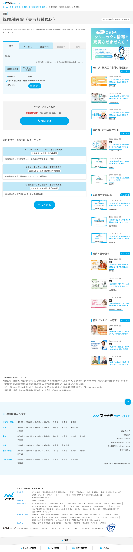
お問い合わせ (125, 450)
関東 (4, 427)
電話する (46, 121)
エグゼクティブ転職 (110, 514)
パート (60, 495)
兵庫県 (47, 445)
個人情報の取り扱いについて (119, 446)
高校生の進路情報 (38, 500)
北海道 (5, 422)
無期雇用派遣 (49, 520)
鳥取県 (20, 450)
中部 (4, 436)
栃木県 (29, 427)
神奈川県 (74, 427)
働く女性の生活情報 (39, 506)
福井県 (47, 436)
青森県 (29, 422)
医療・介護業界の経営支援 (76, 520)
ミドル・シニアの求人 (73, 495)
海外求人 (118, 492)
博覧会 (70, 509)
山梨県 (20, 431)
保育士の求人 (36, 520)
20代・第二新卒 (67, 514)
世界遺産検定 (86, 506)
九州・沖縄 (7, 459)
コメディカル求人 (101, 517)
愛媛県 (82, 450)
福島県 (73, 422)
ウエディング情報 (72, 506)
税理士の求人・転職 (51, 517)
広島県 (47, 450)
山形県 (64, 422)
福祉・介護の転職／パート (41, 497)
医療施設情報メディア (111, 509)
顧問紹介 (64, 517)
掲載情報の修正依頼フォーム (35, 390)
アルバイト (51, 495)
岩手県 (38, 422)
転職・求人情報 (106, 492)
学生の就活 (36, 492)
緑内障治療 (113, 226)
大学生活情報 (116, 503)
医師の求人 (114, 517)
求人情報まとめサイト (40, 503)
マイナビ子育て (116, 506)
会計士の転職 (36, 517)
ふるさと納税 (60, 509)
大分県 (55, 459)
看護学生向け (63, 492)
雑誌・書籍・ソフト (56, 506)
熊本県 (47, 459)
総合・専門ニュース (57, 503)
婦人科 (111, 271)
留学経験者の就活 (48, 492)
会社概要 (45, 528)
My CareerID (95, 509)
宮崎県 (64, 459)
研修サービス (36, 523)
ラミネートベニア (115, 151)
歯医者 (111, 167)
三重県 (20, 440)
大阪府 (38, 445)
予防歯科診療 (113, 102)
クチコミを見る (35, 86)
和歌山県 (65, 445)
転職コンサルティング (92, 514)
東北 (12, 422)
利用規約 (126, 435)
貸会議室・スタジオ (89, 523)
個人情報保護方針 (98, 528)
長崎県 (38, 459)
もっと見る (44, 205)
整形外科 (112, 242)
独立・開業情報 (92, 492)
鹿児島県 (74, 459)
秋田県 (55, 422)
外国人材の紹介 (94, 520)
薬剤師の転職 (75, 517)
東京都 (64, 427)
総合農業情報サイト (101, 506)
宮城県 (47, 422)
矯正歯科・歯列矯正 (116, 309)
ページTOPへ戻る (128, 402)
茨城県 (20, 427)
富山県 (29, 436)
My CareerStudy (81, 509)
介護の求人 (60, 520)
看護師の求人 (87, 517)
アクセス (28, 46)
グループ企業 (84, 528)
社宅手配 (103, 523)
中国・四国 (7, 450)
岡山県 (38, 450)
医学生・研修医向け (77, 492)
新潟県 (20, 436)
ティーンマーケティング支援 (98, 503)
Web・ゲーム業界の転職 (50, 514)
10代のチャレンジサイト (76, 503)
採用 (76, 528)
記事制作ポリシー (123, 438)
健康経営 (77, 523)
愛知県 (82, 436)
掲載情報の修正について (120, 442)
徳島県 (64, 450)
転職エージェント (38, 495)
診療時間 (44, 46)
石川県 (38, 436)
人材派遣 (35, 514)
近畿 (4, 445)
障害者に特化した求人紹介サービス (97, 495)
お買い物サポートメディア (41, 512)
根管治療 (112, 119)
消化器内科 (113, 209)
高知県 (20, 454)
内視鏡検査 (113, 290)
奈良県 (55, 445)
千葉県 (55, 427)
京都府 (29, 445)
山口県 (55, 450)
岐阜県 (64, 436)
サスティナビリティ (65, 528)
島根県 (29, 450)
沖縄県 (20, 463)
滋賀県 (20, 445)
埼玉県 (47, 427)
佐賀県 (29, 459)
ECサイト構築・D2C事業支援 (42, 509)
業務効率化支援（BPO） (53, 523)
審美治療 (112, 86)
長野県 (55, 436)
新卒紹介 (78, 514)
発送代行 (67, 523)
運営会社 (124, 431)
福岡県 (20, 459)
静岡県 (73, 436)
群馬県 (38, 427)
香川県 (73, 450)
